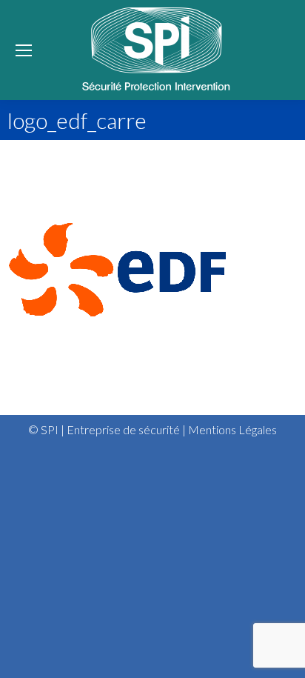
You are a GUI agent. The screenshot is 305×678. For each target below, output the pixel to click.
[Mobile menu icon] (24, 50)
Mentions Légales (232, 429)
